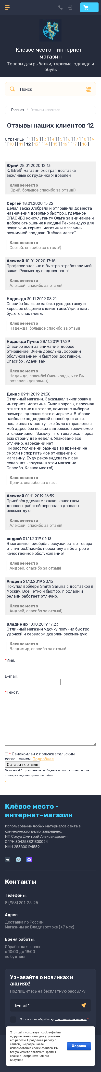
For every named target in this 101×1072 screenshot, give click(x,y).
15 (55, 144)
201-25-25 (21, 902)
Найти (12, 89)
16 (65, 144)
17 (75, 144)
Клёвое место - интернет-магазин (50, 53)
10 (12, 144)
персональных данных (71, 1019)
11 (21, 144)
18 (84, 144)
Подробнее (43, 759)
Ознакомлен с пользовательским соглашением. (40, 756)
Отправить (83, 1005)
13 (36, 144)
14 (46, 144)
